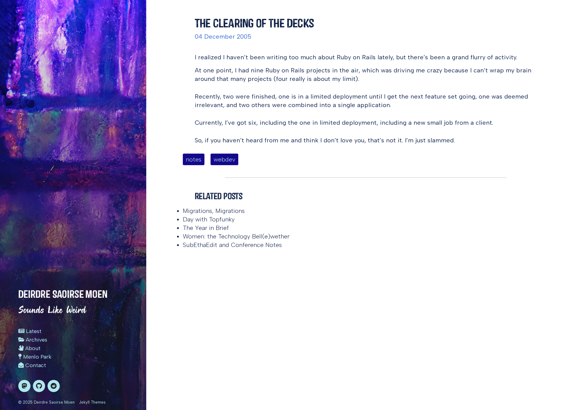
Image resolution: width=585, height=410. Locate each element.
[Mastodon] (24, 386)
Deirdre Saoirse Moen (63, 294)
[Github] (39, 386)
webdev (224, 159)
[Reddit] (54, 386)
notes (193, 159)
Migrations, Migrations (214, 210)
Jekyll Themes (92, 402)
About (32, 348)
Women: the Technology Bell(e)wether (236, 236)
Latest (32, 331)
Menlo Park (36, 356)
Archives (35, 339)
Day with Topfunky (209, 219)
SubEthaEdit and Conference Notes (232, 244)
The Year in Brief (206, 227)
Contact (35, 365)
